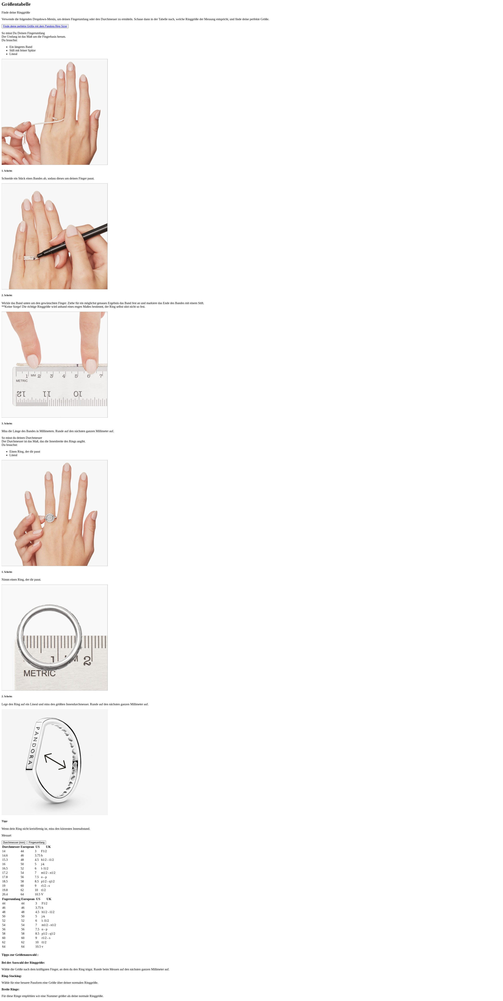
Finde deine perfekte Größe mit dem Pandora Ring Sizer (35, 26)
